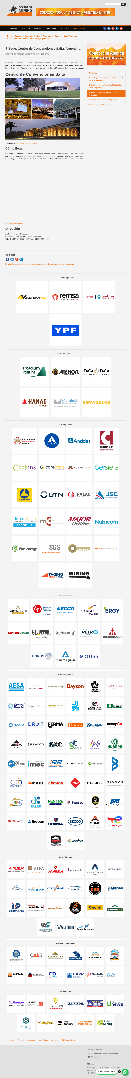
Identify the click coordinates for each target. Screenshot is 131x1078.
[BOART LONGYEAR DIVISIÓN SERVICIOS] (95, 687)
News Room (51, 28)
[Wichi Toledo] (66, 927)
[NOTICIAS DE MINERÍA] (66, 1023)
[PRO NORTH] (95, 802)
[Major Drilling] (79, 521)
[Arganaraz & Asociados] (95, 869)
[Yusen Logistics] (85, 927)
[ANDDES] (79, 441)
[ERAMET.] (89, 610)
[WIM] (114, 975)
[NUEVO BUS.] (75, 908)
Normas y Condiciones (99, 104)
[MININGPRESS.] (46, 1023)
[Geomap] (95, 725)
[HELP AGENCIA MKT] (95, 744)
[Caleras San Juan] (16, 888)
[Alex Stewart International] (24, 441)
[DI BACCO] (114, 706)
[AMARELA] (56, 869)
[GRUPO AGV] (24, 495)
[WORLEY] (75, 841)
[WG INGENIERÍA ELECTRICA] (46, 927)
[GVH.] (95, 888)
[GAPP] (75, 975)
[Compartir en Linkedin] (21, 259)
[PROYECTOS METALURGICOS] (114, 802)
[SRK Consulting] (106, 548)
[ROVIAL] (95, 908)
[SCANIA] (56, 821)
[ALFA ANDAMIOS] (36, 869)
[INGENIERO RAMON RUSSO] (56, 764)
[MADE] (36, 783)
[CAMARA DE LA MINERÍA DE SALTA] (36, 956)
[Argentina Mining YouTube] (121, 28)
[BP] (42, 610)
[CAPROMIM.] (95, 956)
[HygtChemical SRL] (16, 764)
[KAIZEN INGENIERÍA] (75, 764)
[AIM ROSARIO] (16, 956)
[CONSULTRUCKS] (36, 888)
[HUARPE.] (114, 744)
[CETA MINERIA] (56, 706)
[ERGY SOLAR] (112, 610)
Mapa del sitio (69, 1040)
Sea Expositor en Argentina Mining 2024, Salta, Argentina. (106, 79)
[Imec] (36, 764)
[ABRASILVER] (18, 610)
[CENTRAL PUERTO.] (16, 706)
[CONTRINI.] (95, 706)
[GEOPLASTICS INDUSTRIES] (75, 888)
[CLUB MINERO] (16, 1003)
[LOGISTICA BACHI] (114, 764)
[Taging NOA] (52, 575)
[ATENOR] (65, 372)
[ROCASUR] (36, 821)
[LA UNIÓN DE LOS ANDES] (95, 1003)
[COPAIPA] (56, 975)
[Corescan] (52, 468)
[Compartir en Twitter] (12, 259)
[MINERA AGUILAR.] (66, 656)
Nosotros (13, 28)
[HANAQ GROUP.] (34, 402)
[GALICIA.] (75, 725)
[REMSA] (66, 297)
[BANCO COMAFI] (56, 687)
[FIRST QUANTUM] (96, 372)
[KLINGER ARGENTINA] (114, 888)
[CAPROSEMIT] (114, 956)
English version (79, 28)
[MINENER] (26, 1023)
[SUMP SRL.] (95, 821)
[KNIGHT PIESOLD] (95, 764)
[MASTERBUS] (95, 783)
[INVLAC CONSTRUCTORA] (79, 495)
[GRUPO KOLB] (56, 744)
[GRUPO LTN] (52, 495)
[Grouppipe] (114, 725)
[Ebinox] (79, 468)
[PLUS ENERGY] (24, 548)
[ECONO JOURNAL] (36, 1003)
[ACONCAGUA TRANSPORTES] (16, 869)
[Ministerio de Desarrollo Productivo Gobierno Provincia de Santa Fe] (95, 975)
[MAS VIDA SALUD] (75, 783)
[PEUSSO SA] (75, 802)
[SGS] (52, 548)
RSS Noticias (96, 1050)
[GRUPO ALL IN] (16, 744)
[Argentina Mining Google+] (113, 28)
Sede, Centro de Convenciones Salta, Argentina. (28, 39)
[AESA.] (16, 687)
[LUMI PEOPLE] (16, 783)
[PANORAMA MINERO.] (85, 1023)
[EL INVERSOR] (75, 1003)
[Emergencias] (56, 888)
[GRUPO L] (42, 633)
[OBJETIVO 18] (36, 802)
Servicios (37, 28)
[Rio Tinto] (16, 821)
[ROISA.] (89, 656)
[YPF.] (65, 330)
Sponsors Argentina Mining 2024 (103, 100)
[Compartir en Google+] (17, 259)
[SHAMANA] (79, 548)
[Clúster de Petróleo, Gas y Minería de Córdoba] (36, 975)
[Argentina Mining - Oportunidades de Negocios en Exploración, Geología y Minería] (19, 10)
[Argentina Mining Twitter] (109, 28)
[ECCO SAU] (66, 610)
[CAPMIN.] (75, 956)
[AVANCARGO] (114, 869)
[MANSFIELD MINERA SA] (65, 402)
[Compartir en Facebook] (7, 259)
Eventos (25, 28)
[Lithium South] (24, 521)
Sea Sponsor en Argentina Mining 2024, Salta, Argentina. (106, 86)
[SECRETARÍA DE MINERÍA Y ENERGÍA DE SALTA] (99, 297)
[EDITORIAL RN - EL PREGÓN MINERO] (56, 1003)
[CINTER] (75, 706)
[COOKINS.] (24, 468)
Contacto (63, 28)
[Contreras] (106, 441)
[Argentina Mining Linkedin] (117, 28)
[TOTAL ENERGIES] (114, 821)
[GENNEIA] (106, 468)
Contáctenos (96, 1057)
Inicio (9, 36)
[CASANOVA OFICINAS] (114, 687)
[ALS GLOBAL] (52, 441)
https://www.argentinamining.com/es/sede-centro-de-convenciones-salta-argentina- (41, 264)
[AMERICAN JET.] (75, 869)
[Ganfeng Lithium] (18, 633)
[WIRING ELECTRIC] (79, 575)
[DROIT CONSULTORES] (36, 725)
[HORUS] (42, 656)
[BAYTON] (75, 687)
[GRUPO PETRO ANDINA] (89, 633)
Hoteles (93, 73)
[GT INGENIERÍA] (75, 744)
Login (91, 1064)
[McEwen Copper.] (56, 908)
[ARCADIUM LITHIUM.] (34, 372)
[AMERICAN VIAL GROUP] (32, 297)
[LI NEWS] (114, 1003)
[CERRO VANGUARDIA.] (36, 706)
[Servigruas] (96, 402)
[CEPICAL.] (16, 975)
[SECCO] (75, 821)
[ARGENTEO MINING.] (36, 687)
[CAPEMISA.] (56, 956)
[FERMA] (56, 725)
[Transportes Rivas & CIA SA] (56, 841)
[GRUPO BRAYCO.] (36, 744)
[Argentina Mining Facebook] (105, 28)
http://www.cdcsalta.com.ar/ (27, 143)
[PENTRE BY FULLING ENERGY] (56, 802)
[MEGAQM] (114, 783)
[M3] (52, 521)
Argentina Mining (32, 36)
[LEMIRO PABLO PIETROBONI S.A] (16, 908)
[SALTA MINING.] (104, 1023)
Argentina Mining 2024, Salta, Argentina (60, 36)
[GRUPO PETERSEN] (66, 633)
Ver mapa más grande (14, 224)
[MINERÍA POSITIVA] (16, 802)
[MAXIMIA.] (36, 908)
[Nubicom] (106, 521)
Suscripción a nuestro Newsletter (104, 1053)
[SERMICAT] (114, 908)
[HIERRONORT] (112, 633)
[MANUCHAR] (56, 783)
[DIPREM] (16, 725)
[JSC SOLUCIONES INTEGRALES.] (106, 495)
